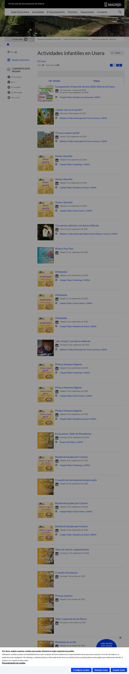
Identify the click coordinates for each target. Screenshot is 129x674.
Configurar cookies (81, 670)
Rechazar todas (101, 670)
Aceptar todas (119, 670)
